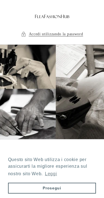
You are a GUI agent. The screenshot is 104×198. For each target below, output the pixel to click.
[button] (52, 34)
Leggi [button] (51, 173)
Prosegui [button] (52, 188)
